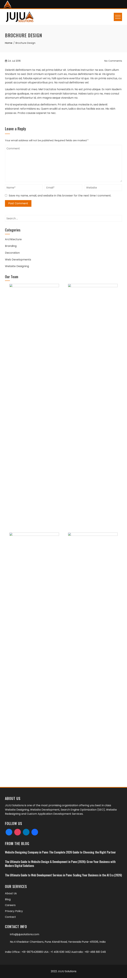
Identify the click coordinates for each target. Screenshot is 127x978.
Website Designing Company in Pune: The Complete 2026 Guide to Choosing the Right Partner (60, 852)
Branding (11, 246)
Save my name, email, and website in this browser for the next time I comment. (60, 195)
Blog (8, 899)
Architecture (13, 239)
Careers (10, 905)
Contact (10, 917)
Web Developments (18, 259)
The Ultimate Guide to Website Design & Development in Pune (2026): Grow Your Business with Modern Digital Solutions (60, 863)
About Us (11, 893)
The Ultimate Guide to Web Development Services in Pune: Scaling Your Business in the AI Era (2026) (63, 875)
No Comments (113, 61)
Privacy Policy (14, 911)
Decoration (12, 253)
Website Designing (17, 266)
